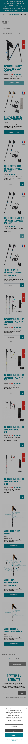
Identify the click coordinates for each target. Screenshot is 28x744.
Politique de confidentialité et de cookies (14, 739)
